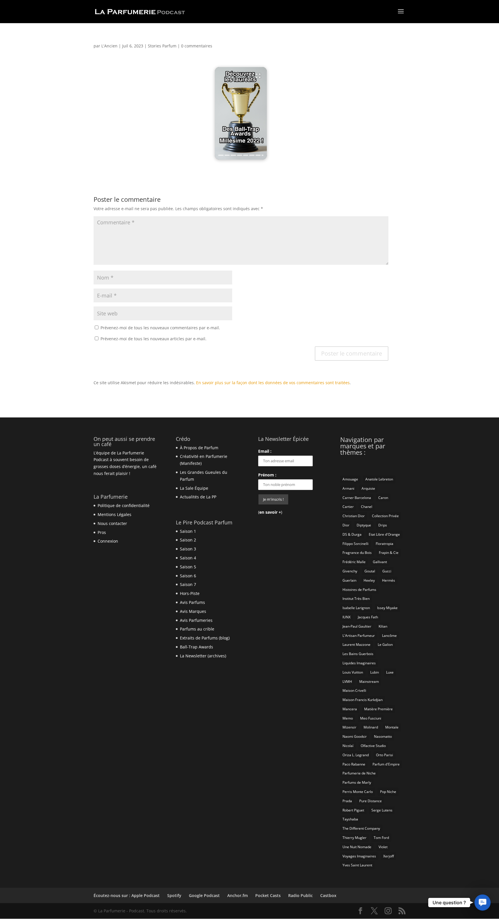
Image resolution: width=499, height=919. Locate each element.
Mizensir (349, 727)
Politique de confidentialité (124, 505)
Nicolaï (347, 745)
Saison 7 (188, 584)
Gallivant (380, 561)
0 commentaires (196, 46)
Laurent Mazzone (356, 644)
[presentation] (220, 155)
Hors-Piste (190, 593)
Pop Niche (388, 791)
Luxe (390, 672)
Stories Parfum (162, 46)
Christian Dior (353, 515)
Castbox (328, 895)
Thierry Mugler (354, 837)
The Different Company (361, 828)
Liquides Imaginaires (359, 663)
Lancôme (389, 635)
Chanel (366, 506)
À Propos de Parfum (199, 447)
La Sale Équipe (194, 488)
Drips (382, 525)
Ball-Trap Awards (196, 647)
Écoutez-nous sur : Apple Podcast (127, 895)
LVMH (347, 681)
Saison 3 (188, 549)
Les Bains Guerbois (357, 653)
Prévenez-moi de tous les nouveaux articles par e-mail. (153, 338)
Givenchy (349, 571)
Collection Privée (385, 515)
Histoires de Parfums (359, 589)
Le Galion (385, 644)
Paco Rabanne (353, 764)
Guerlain (349, 580)
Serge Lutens (381, 810)
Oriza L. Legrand (355, 754)
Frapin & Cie (389, 552)
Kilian (383, 626)
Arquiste (368, 488)
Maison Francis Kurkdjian (362, 699)
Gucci (386, 571)
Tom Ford (381, 837)
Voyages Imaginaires (359, 856)
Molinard (371, 727)
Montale (392, 727)
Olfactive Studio (373, 745)
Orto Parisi (384, 754)
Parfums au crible (197, 629)
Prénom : (267, 475)
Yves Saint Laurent (357, 865)
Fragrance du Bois (357, 552)
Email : (264, 451)
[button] (241, 113)
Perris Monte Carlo (357, 791)
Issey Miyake (387, 607)
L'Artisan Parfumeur (358, 635)
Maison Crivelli (354, 690)
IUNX (346, 617)
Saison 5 (188, 566)
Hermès (388, 580)
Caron (383, 497)
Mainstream (369, 681)
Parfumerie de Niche (359, 773)
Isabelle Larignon (356, 607)
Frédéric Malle (354, 561)
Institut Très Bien (356, 598)
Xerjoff (388, 856)
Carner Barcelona (356, 497)
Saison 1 (188, 531)
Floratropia (384, 543)
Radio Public (300, 895)
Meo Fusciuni (370, 718)
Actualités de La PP (198, 497)
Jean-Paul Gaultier (356, 626)
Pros (102, 532)
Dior (345, 525)
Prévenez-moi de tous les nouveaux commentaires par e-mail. (160, 327)
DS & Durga (352, 534)
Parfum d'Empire (386, 764)
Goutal (369, 571)
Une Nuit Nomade (356, 846)
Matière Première (378, 709)
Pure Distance (370, 800)
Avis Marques (193, 611)
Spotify (174, 895)
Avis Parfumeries (196, 620)
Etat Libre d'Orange (384, 534)
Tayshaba (350, 819)
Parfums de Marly (356, 782)
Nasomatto (383, 736)
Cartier (348, 506)
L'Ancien (109, 46)
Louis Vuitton (352, 672)
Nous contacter (112, 523)
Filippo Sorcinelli (355, 543)
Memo (347, 718)
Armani (348, 488)
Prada (347, 800)
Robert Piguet (353, 810)
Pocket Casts (268, 895)
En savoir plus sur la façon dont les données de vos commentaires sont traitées (273, 382)
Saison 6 (188, 575)
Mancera (349, 709)
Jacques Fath (368, 617)
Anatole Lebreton (379, 479)
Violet (383, 846)
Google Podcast (204, 895)
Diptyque (364, 525)
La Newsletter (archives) (203, 656)
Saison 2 (188, 540)
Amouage (350, 479)
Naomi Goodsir (354, 736)
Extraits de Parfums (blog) (205, 638)
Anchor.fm (237, 895)
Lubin (374, 672)
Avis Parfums (192, 602)
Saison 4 (188, 558)
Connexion (108, 541)
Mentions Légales (114, 514)
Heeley (369, 580)
